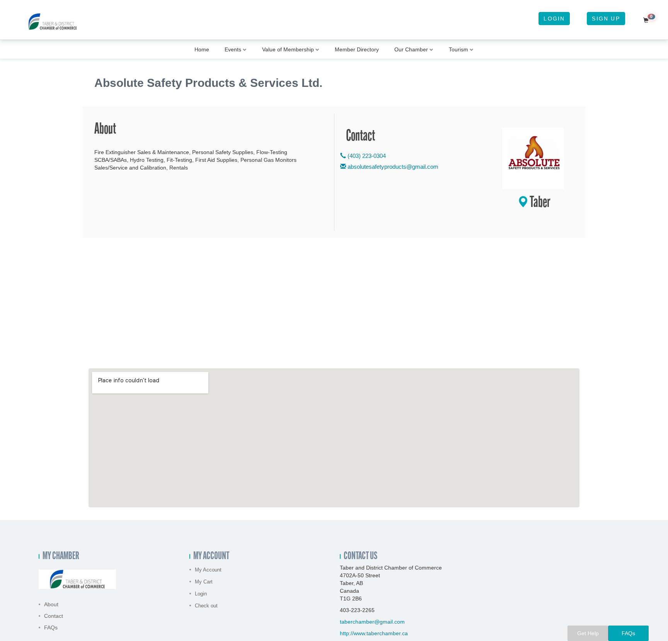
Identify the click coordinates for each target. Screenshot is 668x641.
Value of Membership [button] (288, 49)
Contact (53, 616)
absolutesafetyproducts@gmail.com (393, 166)
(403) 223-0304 (366, 156)
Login (554, 18)
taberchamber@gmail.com (372, 622)
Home (201, 49)
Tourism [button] (458, 49)
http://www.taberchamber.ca (374, 633)
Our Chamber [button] (411, 49)
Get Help (588, 633)
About (51, 604)
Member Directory (357, 49)
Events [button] (233, 49)
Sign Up (606, 18)
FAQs (51, 627)
